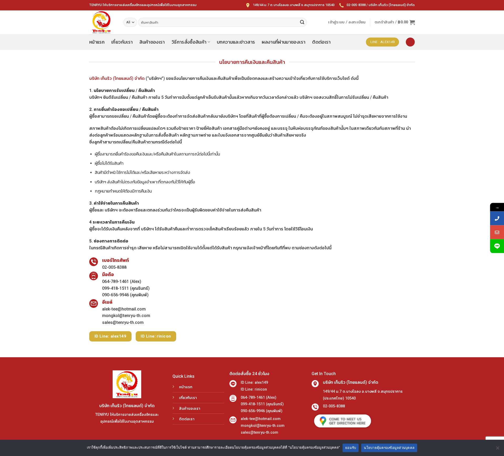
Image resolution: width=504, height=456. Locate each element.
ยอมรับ (350, 447)
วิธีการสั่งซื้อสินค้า (189, 42)
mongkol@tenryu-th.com (126, 315)
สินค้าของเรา (152, 42)
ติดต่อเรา (321, 42)
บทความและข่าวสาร (236, 42)
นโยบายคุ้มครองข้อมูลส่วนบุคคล (389, 447)
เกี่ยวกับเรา (122, 42)
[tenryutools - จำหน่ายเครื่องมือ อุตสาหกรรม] (102, 22)
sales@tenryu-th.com (123, 322)
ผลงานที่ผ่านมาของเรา (283, 42)
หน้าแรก (96, 42)
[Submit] (302, 22)
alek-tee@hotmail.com (124, 309)
